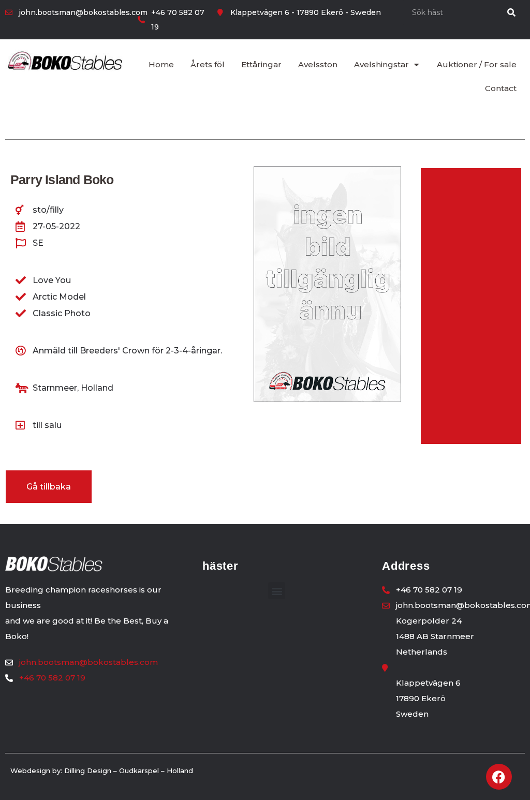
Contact (501, 88)
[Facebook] (499, 777)
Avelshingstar (381, 64)
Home (161, 64)
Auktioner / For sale (477, 64)
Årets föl (207, 64)
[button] (276, 590)
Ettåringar (261, 64)
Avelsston (317, 64)
